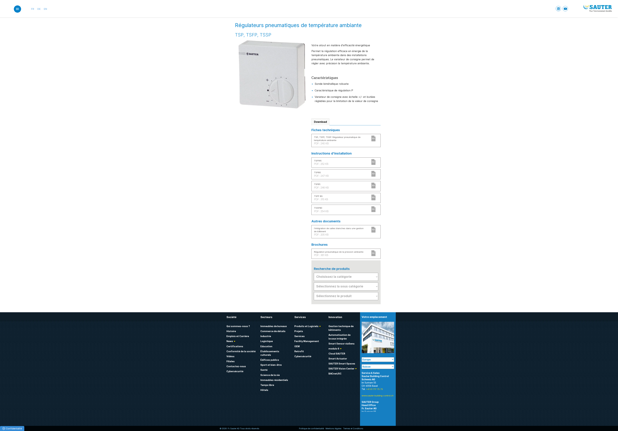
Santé (263, 369)
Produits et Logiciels (306, 326)
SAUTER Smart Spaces (341, 363)
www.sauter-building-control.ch (377, 395)
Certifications (234, 346)
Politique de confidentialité (311, 428)
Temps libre (267, 385)
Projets (298, 331)
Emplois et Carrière (237, 336)
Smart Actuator (337, 358)
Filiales (230, 361)
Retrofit (299, 351)
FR (32, 8)
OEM (297, 346)
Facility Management (306, 341)
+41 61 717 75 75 (374, 389)
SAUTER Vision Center (341, 368)
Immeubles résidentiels (274, 380)
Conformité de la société (241, 351)
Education (266, 346)
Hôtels (264, 390)
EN (45, 8)
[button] (12, 428)
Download (320, 121)
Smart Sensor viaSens (341, 343)
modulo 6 (333, 348)
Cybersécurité (234, 371)
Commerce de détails (273, 331)
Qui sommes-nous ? (238, 326)
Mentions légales (334, 428)
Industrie (265, 336)
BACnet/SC (335, 373)
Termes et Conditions (353, 428)
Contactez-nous (236, 366)
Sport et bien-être (271, 364)
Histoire (231, 331)
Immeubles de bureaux (273, 326)
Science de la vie (270, 375)
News (229, 341)
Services (299, 336)
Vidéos (230, 356)
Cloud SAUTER (336, 353)
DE (39, 8)
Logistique (266, 341)
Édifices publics (269, 359)
